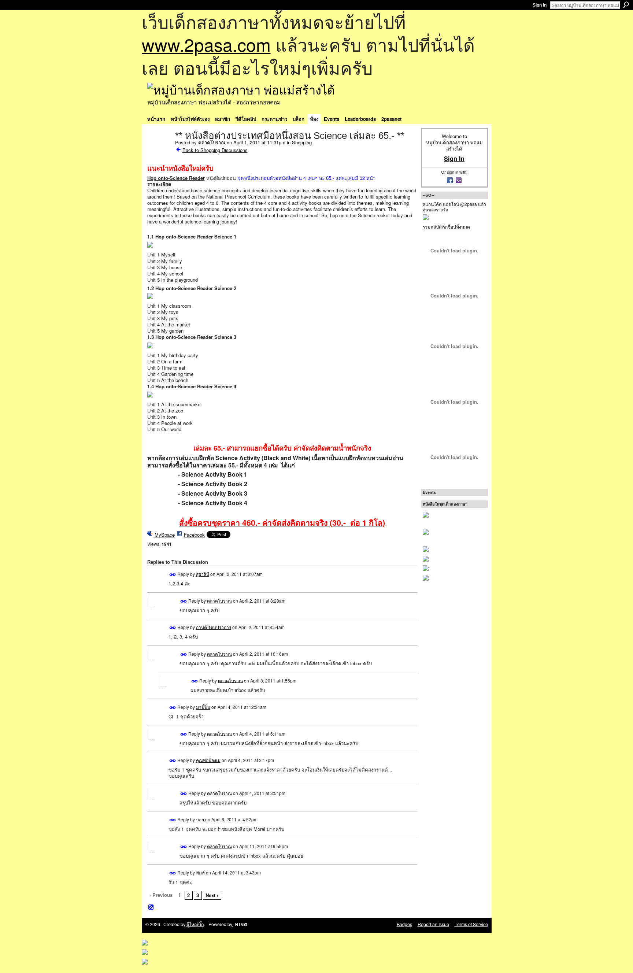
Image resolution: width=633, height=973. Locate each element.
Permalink (172, 574)
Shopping (302, 142)
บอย (200, 819)
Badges (404, 924)
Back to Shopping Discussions (215, 150)
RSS (151, 907)
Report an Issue (433, 924)
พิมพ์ (200, 872)
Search (626, 4)
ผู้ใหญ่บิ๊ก (195, 924)
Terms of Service (471, 924)
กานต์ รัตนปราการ (213, 627)
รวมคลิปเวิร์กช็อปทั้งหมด (446, 226)
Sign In (540, 5)
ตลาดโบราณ (211, 142)
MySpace (165, 534)
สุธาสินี (202, 574)
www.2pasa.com (206, 44)
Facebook (194, 534)
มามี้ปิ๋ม (203, 707)
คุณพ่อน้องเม (208, 760)
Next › (212, 895)
